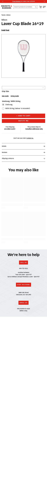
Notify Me (23, 121)
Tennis (3, 15)
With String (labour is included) (17, 108)
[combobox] (25, 7)
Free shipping (16, 1)
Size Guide (5, 96)
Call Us (23, 263)
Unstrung (8, 104)
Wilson (8, 15)
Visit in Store (23, 285)
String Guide (15, 96)
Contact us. (30, 138)
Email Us (23, 303)
